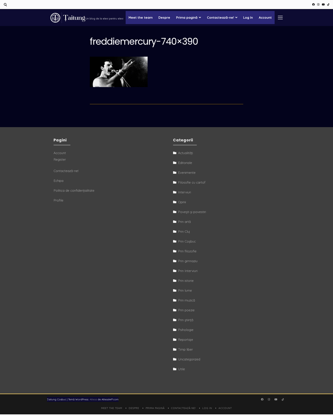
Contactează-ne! (220, 17)
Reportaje (185, 340)
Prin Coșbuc (187, 241)
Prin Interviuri (188, 271)
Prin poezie (186, 310)
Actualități (185, 153)
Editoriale (185, 163)
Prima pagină (187, 17)
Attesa (93, 399)
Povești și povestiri (192, 212)
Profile (58, 200)
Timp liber (185, 349)
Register (60, 159)
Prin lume (185, 290)
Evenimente (187, 172)
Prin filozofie (187, 251)
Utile (181, 369)
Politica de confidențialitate (74, 190)
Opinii (182, 202)
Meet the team (141, 17)
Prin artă (184, 222)
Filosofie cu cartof (191, 182)
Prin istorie (186, 281)
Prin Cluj (184, 231)
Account (265, 17)
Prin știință (185, 320)
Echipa (58, 181)
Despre (164, 17)
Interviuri (184, 192)
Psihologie (185, 330)
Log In (248, 17)
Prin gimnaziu (188, 261)
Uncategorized (189, 359)
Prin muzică (186, 300)
